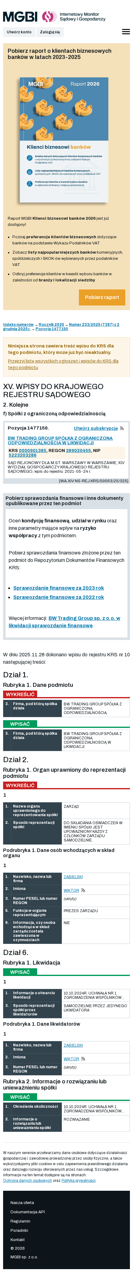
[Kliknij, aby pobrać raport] (64, 209)
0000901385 (32, 450)
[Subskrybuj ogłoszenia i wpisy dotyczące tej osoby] (83, 890)
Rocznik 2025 (51, 324)
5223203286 (22, 455)
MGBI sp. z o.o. (24, 1257)
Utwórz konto (19, 32)
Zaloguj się (50, 32)
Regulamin (20, 1221)
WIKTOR (71, 890)
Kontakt (18, 1240)
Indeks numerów (18, 324)
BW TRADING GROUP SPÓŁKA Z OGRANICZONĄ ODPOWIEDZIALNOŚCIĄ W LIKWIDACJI (60, 440)
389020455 (78, 450)
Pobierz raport (102, 297)
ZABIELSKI (73, 877)
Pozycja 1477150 (52, 329)
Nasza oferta (22, 1203)
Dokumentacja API (28, 1212)
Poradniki (19, 1230)
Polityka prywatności (79, 1180)
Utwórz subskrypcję (96, 428)
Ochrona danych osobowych (27, 1180)
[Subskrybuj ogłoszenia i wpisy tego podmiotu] (122, 428)
